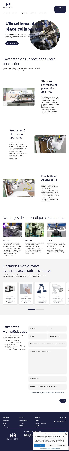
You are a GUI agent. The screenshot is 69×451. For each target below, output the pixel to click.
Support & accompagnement (40, 423)
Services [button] (15, 13)
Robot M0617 (21, 427)
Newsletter (37, 427)
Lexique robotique (38, 421)
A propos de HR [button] (43, 13)
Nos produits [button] (6, 13)
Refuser (50, 445)
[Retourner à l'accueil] (8, 5)
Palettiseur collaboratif (23, 420)
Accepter (39, 445)
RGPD (4, 425)
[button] (66, 434)
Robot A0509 (21, 425)
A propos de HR (6, 420)
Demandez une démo (12, 43)
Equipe (4, 421)
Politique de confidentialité (45, 448)
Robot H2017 (21, 421)
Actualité (4, 423)
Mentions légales (6, 427)
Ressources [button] (33, 13)
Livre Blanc (37, 425)
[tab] (31, 309)
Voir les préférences (61, 445)
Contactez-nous (60, 9)
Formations (37, 420)
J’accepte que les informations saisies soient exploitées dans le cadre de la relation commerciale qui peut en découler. (48, 393)
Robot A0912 (21, 423)
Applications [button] (24, 13)
